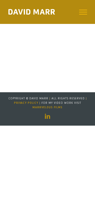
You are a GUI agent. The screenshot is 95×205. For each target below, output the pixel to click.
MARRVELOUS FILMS (47, 107)
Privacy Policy (26, 103)
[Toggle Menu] (83, 12)
